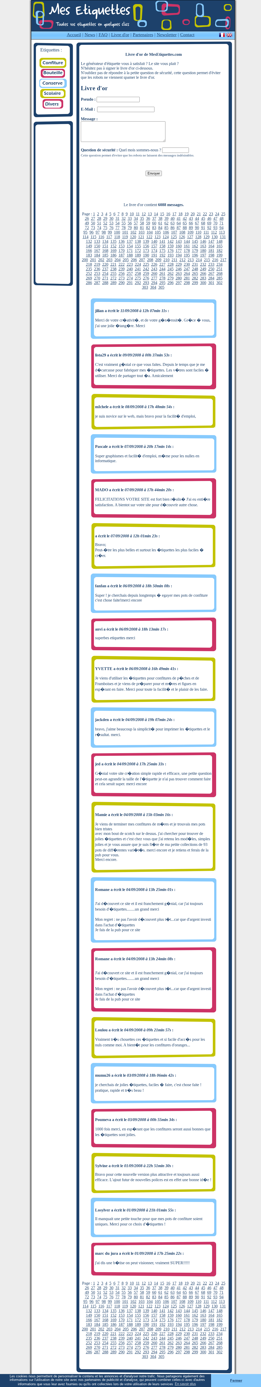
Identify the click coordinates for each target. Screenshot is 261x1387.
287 (97, 283)
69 (209, 223)
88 (185, 227)
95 (85, 232)
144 (187, 241)
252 (89, 273)
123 (157, 237)
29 (105, 218)
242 (146, 269)
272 (113, 278)
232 (203, 264)
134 (105, 241)
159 (170, 246)
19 (187, 214)
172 (138, 250)
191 (154, 255)
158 (162, 246)
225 (146, 264)
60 (154, 223)
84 (160, 227)
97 (98, 232)
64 (179, 223)
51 (99, 223)
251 (219, 269)
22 (205, 214)
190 (146, 255)
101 (125, 232)
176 (170, 250)
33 (130, 218)
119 (125, 237)
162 (195, 246)
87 (179, 227)
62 (166, 223)
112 (214, 232)
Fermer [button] (236, 1380)
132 (89, 241)
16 (168, 214)
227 (162, 264)
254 (105, 273)
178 (187, 250)
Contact (187, 34)
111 (206, 232)
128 (198, 237)
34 (136, 218)
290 (122, 283)
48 (221, 218)
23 (211, 214)
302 (219, 283)
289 (113, 283)
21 (199, 214)
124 (166, 237)
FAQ (103, 34)
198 (211, 255)
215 (207, 260)
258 (138, 273)
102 (133, 232)
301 (211, 283)
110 (198, 232)
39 (166, 218)
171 (130, 250)
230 (187, 264)
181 (211, 250)
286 (89, 283)
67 (197, 223)
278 (162, 278)
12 (144, 214)
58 (142, 223)
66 (191, 223)
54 (117, 223)
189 (138, 255)
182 (219, 250)
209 (158, 260)
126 (182, 237)
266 (203, 273)
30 (111, 218)
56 (130, 223)
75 (105, 227)
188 (130, 255)
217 (223, 260)
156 (146, 246)
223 (130, 264)
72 (87, 227)
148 (219, 241)
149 (89, 246)
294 (154, 283)
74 (99, 227)
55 (124, 223)
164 (211, 246)
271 (105, 278)
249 (203, 269)
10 (132, 214)
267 (211, 273)
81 (142, 227)
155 (138, 246)
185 (105, 255)
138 (138, 241)
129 (206, 237)
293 (146, 283)
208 (150, 260)
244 (162, 269)
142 (170, 241)
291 (130, 283)
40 (173, 218)
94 (221, 227)
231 (195, 264)
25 (223, 214)
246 (179, 269)
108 (182, 232)
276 (146, 278)
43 (191, 218)
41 (179, 218)
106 (166, 232)
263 (179, 273)
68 (203, 223)
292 (138, 283)
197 (203, 255)
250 (211, 269)
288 (105, 283)
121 (141, 237)
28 (99, 218)
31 (117, 218)
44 (197, 218)
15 (162, 214)
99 (110, 232)
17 (174, 214)
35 (142, 218)
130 (215, 237)
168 (105, 250)
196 (195, 255)
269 (89, 278)
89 (191, 227)
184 (97, 255)
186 (113, 255)
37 (154, 218)
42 (185, 218)
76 (111, 227)
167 (97, 250)
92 (209, 227)
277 (154, 278)
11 (138, 214)
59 (148, 223)
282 (195, 278)
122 (149, 237)
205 (126, 260)
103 (141, 232)
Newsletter (167, 34)
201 (93, 260)
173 (146, 250)
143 (179, 241)
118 (117, 237)
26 (87, 218)
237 (105, 269)
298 (187, 283)
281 (187, 278)
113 (222, 232)
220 (105, 264)
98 (104, 232)
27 (93, 218)
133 (97, 241)
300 (203, 283)
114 (85, 237)
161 (187, 246)
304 (153, 287)
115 (93, 237)
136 (122, 241)
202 (101, 260)
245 (170, 269)
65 (185, 223)
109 (190, 232)
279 (170, 278)
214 (199, 260)
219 (97, 264)
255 (113, 273)
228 (170, 264)
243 (154, 269)
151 (105, 246)
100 (117, 232)
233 (211, 264)
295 (162, 283)
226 (154, 264)
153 (122, 246)
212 (182, 260)
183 (89, 255)
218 (89, 264)
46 (209, 218)
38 (160, 218)
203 (109, 260)
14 (156, 214)
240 (130, 269)
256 (122, 273)
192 (162, 255)
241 (138, 269)
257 (130, 273)
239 (122, 269)
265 (195, 273)
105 (158, 232)
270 (97, 278)
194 (179, 255)
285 (219, 278)
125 (174, 237)
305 (161, 287)
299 (195, 283)
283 (203, 278)
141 (162, 241)
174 (154, 250)
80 (136, 227)
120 (133, 237)
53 (111, 223)
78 (124, 227)
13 (150, 214)
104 (150, 232)
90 (197, 227)
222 (122, 264)
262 (170, 273)
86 (173, 227)
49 (87, 223)
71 (221, 223)
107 (174, 232)
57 (136, 223)
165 (219, 246)
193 (170, 255)
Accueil (74, 34)
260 (154, 273)
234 (219, 264)
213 (191, 260)
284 (211, 278)
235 (89, 269)
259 (146, 273)
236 (97, 269)
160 (179, 246)
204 (117, 260)
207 (142, 260)
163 (203, 246)
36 (148, 218)
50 (93, 223)
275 (138, 278)
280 (179, 278)
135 (113, 241)
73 (93, 227)
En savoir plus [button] (185, 1384)
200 (85, 260)
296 (170, 283)
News (90, 34)
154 (130, 246)
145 (195, 241)
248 (195, 269)
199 (219, 255)
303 (145, 287)
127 (190, 237)
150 (97, 246)
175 (162, 250)
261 (162, 273)
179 (195, 250)
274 (130, 278)
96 (91, 232)
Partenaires (143, 34)
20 (193, 214)
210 (166, 260)
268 (219, 273)
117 (109, 237)
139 (146, 241)
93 (215, 227)
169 (113, 250)
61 (160, 223)
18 (180, 214)
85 (166, 227)
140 (154, 241)
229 (179, 264)
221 (113, 264)
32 (124, 218)
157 (154, 246)
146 (203, 241)
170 (122, 250)
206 (134, 260)
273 (122, 278)
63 (173, 223)
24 (217, 214)
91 (203, 227)
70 (215, 223)
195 (187, 255)
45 (203, 218)
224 (138, 264)
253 (97, 273)
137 (130, 241)
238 (113, 269)
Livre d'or (120, 34)
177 (179, 250)
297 (179, 283)
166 (89, 250)
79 (130, 227)
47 (215, 218)
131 (223, 237)
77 (117, 227)
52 (105, 223)
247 (187, 269)
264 (187, 273)
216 (215, 260)
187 (122, 255)
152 (113, 246)
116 (101, 237)
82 (148, 227)
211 (174, 260)
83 (154, 227)
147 (211, 241)
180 (203, 250)
